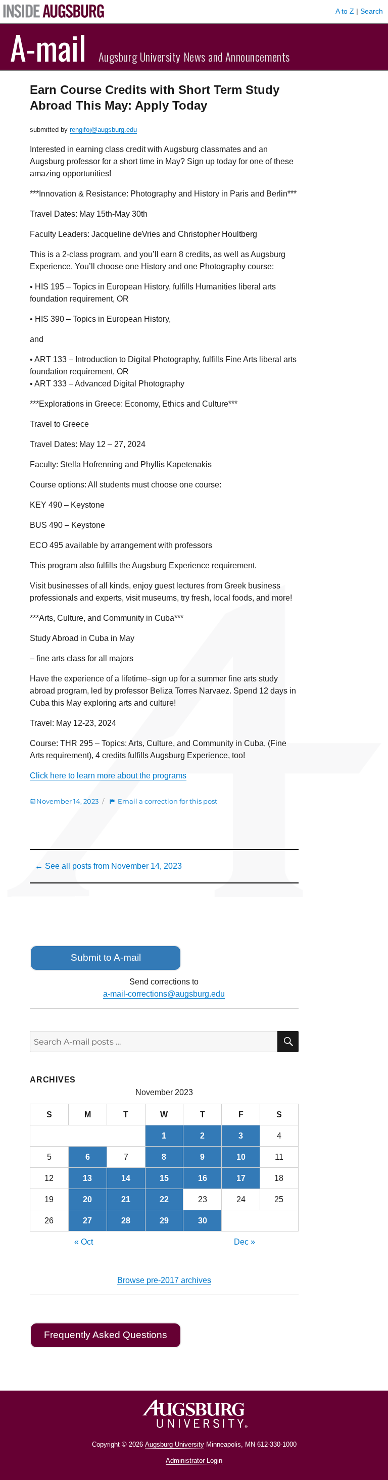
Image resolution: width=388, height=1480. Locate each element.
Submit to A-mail (106, 957)
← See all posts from (108, 866)
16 (202, 1178)
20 (87, 1199)
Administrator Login (194, 1460)
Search (371, 11)
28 (125, 1220)
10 (241, 1157)
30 (202, 1220)
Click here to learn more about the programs (108, 775)
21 (125, 1199)
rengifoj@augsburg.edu (103, 129)
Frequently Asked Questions (105, 1334)
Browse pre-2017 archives (164, 1280)
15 (164, 1178)
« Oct (83, 1242)
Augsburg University (174, 1444)
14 (125, 1178)
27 (87, 1220)
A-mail (48, 47)
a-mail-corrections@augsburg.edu (164, 994)
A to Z (344, 11)
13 (87, 1178)
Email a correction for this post (167, 801)
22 (164, 1199)
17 (241, 1178)
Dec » (244, 1242)
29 (164, 1220)
